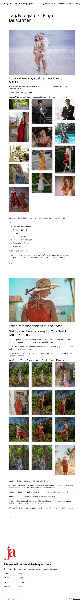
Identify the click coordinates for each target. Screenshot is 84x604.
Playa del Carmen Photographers (19, 3)
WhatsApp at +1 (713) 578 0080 (22, 503)
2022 (10, 263)
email (40, 503)
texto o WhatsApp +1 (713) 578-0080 (41, 255)
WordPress (76, 599)
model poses (24, 356)
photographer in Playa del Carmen (32, 501)
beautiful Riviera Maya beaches (62, 508)
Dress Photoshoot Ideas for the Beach (36, 326)
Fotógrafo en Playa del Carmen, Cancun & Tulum (36, 80)
